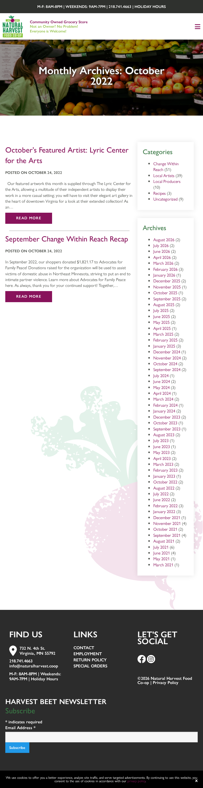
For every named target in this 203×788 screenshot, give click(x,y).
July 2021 (161, 547)
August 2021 (163, 541)
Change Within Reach (166, 166)
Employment (87, 654)
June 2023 (161, 446)
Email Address (20, 727)
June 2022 (161, 499)
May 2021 (161, 559)
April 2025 (162, 328)
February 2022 (165, 505)
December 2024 (166, 352)
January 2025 (164, 346)
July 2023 (161, 440)
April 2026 (162, 257)
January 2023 (164, 476)
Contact (83, 648)
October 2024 (165, 363)
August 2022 (163, 488)
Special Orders (90, 666)
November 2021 (167, 523)
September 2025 (167, 299)
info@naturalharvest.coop (33, 665)
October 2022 (165, 482)
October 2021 (165, 529)
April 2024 (162, 393)
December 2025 (166, 281)
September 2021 (167, 535)
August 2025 (163, 304)
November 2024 (167, 358)
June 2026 (161, 251)
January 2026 (164, 275)
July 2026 (161, 245)
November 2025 (167, 287)
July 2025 (161, 310)
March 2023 (163, 464)
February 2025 (165, 340)
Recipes (159, 193)
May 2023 (161, 452)
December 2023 (166, 417)
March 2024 (163, 399)
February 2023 (165, 470)
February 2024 (165, 405)
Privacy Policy (165, 682)
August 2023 (163, 434)
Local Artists (163, 175)
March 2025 (163, 334)
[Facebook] (141, 658)
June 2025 (161, 316)
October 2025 (165, 292)
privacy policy (136, 780)
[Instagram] (151, 658)
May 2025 (161, 322)
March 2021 (163, 565)
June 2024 (161, 381)
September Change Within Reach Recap (66, 238)
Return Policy (90, 660)
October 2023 (165, 423)
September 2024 (167, 369)
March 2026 (163, 263)
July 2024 (161, 375)
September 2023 (167, 429)
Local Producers (167, 181)
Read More (28, 218)
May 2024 (161, 387)
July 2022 (161, 494)
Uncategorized (165, 199)
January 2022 (164, 511)
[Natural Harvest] (13, 26)
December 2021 (166, 517)
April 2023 (162, 458)
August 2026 (163, 239)
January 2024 (164, 411)
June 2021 (161, 553)
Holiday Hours (150, 6)
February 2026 (165, 269)
